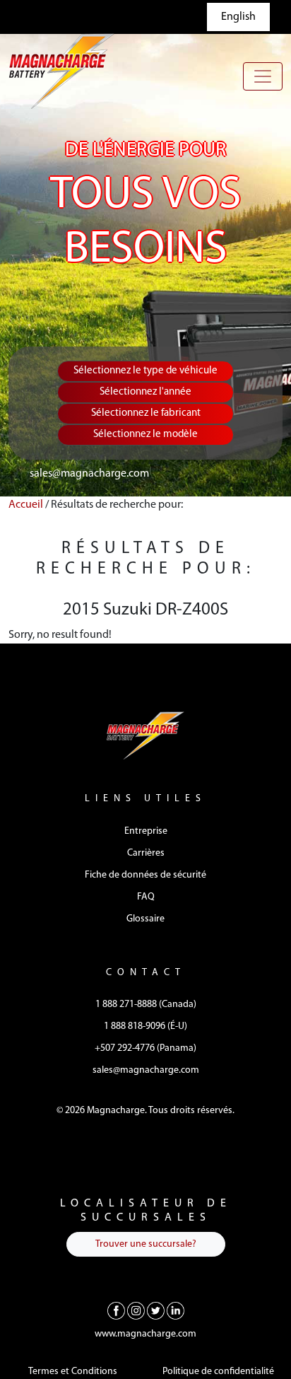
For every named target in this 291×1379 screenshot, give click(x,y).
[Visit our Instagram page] (136, 1310)
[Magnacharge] (61, 71)
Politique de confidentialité (218, 1371)
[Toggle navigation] (263, 76)
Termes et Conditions (72, 1371)
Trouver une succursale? (145, 1244)
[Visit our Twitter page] (156, 1310)
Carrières (146, 853)
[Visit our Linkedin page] (175, 1310)
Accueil (25, 505)
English (238, 17)
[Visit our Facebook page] (116, 1310)
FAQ (146, 897)
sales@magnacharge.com (89, 473)
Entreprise (145, 831)
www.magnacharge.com (145, 1334)
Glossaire (145, 919)
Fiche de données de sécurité (145, 875)
